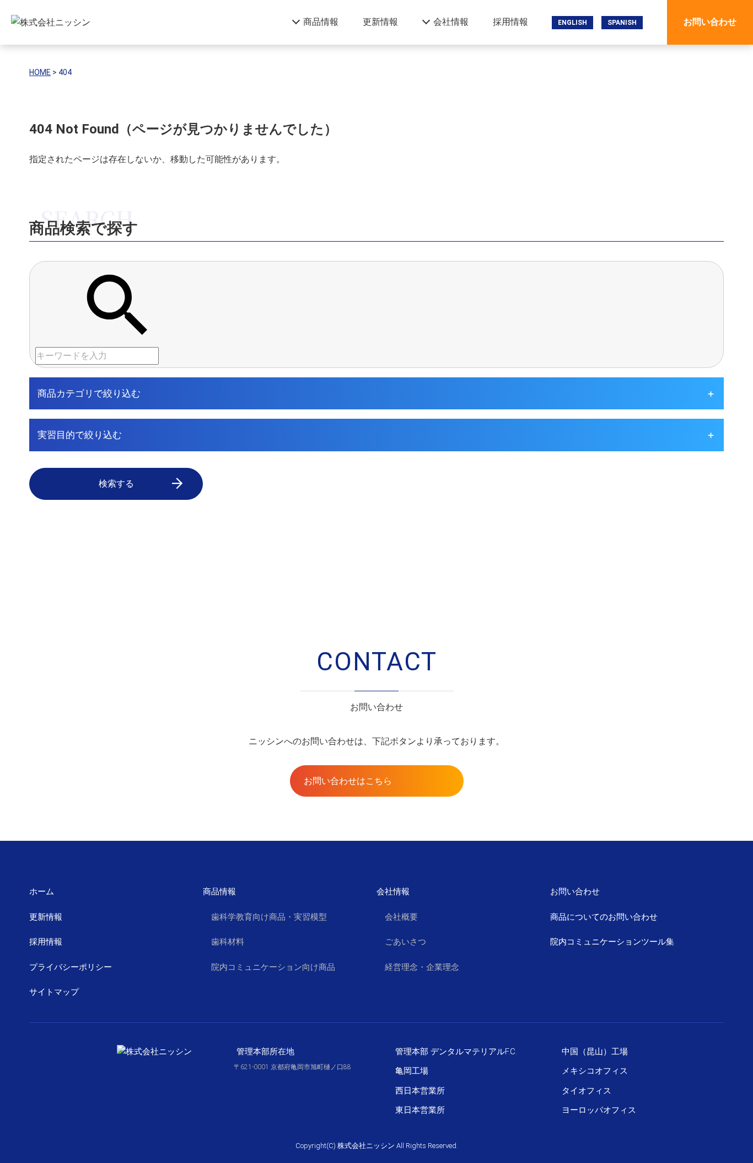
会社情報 (451, 22)
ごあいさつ (405, 942)
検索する (116, 483)
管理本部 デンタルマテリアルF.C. (456, 1052)
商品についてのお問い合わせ (604, 917)
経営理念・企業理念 (422, 967)
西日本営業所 (420, 1091)
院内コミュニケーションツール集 (612, 942)
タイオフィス (586, 1091)
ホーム (41, 892)
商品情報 (320, 22)
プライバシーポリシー (70, 967)
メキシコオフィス (595, 1071)
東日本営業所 (420, 1110)
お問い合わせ (710, 22)
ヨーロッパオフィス (599, 1110)
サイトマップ (54, 992)
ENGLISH (572, 22)
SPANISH (622, 22)
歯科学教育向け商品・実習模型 (269, 917)
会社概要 (401, 917)
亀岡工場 (411, 1071)
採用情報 (510, 22)
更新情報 (380, 22)
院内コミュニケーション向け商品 (273, 967)
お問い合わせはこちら (348, 781)
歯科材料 (227, 942)
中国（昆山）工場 (595, 1052)
